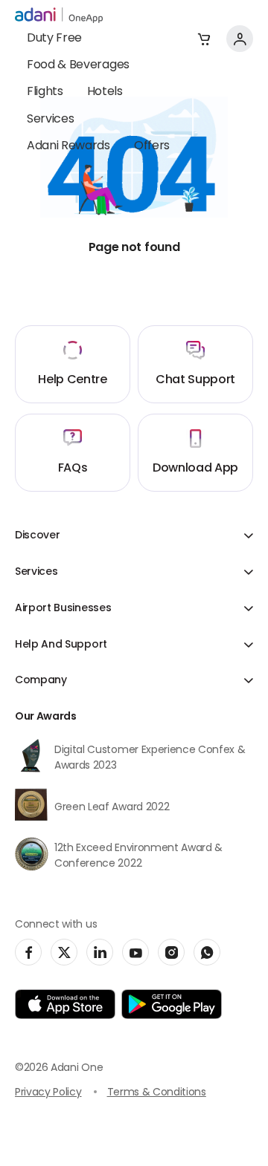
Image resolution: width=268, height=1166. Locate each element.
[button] (204, 38)
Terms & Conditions (156, 1093)
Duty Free (54, 39)
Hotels (105, 92)
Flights (45, 92)
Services (50, 119)
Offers (152, 146)
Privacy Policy (48, 1093)
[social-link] (28, 952)
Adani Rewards (68, 146)
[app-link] (65, 1004)
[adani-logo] (59, 15)
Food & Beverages (78, 65)
